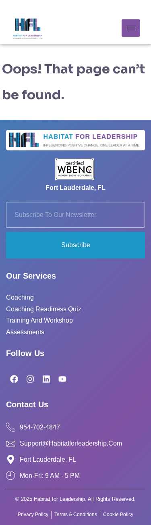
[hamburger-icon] (131, 28)
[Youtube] (62, 379)
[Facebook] (14, 379)
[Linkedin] (46, 379)
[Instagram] (30, 379)
